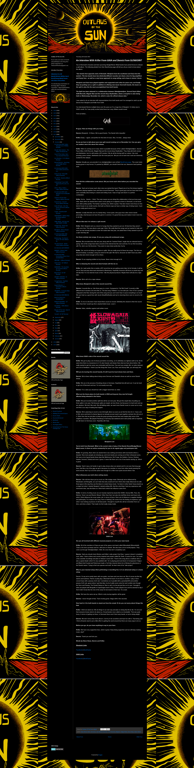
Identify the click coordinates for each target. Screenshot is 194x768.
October (57, 142)
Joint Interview (111, 732)
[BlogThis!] (103, 729)
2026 (54, 110)
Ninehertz (55, 420)
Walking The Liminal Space (60, 413)
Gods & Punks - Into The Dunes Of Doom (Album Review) (61, 207)
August (57, 320)
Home (109, 737)
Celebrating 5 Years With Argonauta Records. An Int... (61, 183)
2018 (54, 131)
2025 (54, 113)
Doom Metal (84, 732)
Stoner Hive (56, 422)
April (56, 330)
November (58, 139)
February (57, 336)
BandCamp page (125, 162)
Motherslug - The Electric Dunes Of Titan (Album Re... (61, 239)
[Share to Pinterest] (109, 729)
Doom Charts (56, 415)
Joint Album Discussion (102, 732)
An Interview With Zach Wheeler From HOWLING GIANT (62, 193)
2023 (54, 118)
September (58, 317)
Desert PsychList (57, 411)
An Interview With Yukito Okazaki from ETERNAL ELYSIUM (61, 146)
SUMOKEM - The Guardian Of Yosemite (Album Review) (61, 268)
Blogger (100, 755)
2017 (54, 134)
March (57, 333)
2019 (54, 129)
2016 (54, 342)
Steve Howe (131, 732)
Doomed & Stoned (58, 418)
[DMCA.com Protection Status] (57, 750)
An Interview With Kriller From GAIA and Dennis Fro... (61, 170)
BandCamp (87, 650)
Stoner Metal (137, 732)
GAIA (89, 732)
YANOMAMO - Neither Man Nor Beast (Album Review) (62, 217)
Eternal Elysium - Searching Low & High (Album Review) (61, 164)
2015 (54, 344)
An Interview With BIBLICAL (61, 295)
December (58, 136)
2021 (54, 123)
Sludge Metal (124, 732)
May (56, 328)
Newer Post (80, 737)
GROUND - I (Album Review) (62, 260)
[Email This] (101, 729)
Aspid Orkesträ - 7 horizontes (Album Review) (60, 287)
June (56, 325)
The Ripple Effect (57, 424)
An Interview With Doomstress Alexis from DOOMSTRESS (62, 256)
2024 (54, 115)
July (56, 322)
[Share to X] (105, 729)
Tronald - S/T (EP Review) (61, 314)
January (57, 338)
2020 (54, 126)
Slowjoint (118, 732)
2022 (54, 121)
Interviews (93, 732)
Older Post (139, 737)
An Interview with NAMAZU (61, 248)
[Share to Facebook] (107, 729)
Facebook (79, 650)
